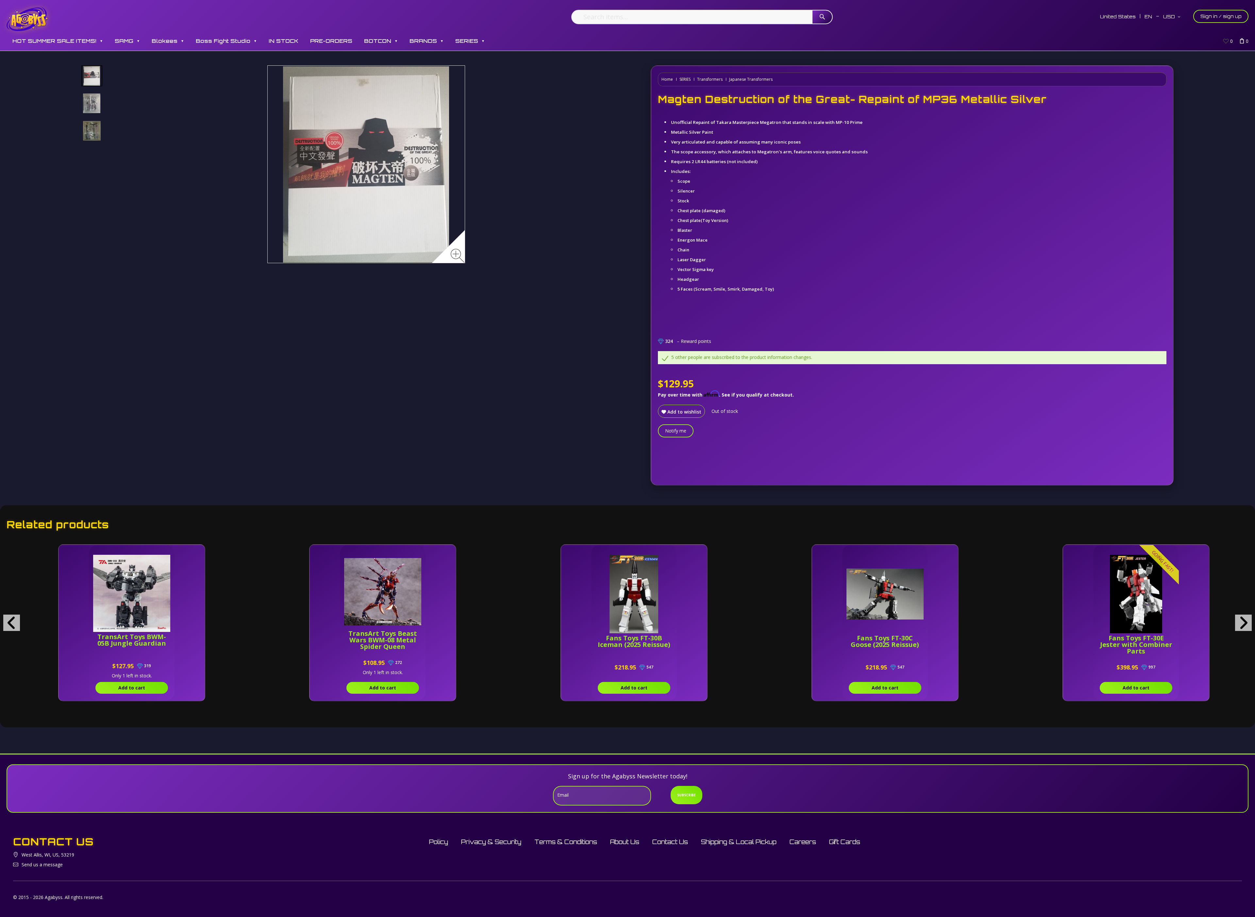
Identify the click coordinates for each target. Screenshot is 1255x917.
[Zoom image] (458, 256)
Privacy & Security (491, 842)
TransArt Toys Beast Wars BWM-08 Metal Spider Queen (382, 640)
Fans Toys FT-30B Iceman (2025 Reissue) (634, 641)
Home (667, 79)
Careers (803, 842)
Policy (438, 842)
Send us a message (42, 864)
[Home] (27, 19)
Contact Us (670, 842)
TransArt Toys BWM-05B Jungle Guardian (131, 640)
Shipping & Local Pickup (739, 842)
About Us (624, 842)
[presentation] (11, 623)
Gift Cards (844, 842)
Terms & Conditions (565, 842)
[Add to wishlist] (170, 553)
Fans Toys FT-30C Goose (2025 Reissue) (885, 641)
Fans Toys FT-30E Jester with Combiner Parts (1136, 644)
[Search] (822, 17)
